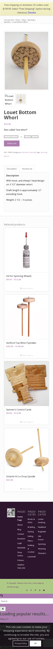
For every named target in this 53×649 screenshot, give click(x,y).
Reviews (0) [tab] (27, 168)
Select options (27, 288)
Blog (19, 529)
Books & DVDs (31, 521)
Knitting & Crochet (31, 548)
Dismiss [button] (32, 12)
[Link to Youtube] (44, 590)
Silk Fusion (41, 538)
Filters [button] (3, 619)
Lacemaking (32, 556)
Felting (30, 536)
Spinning (32, 152)
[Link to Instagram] (39, 590)
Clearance (42, 553)
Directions (21, 538)
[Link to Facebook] (31, 590)
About (19, 524)
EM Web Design (13, 587)
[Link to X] (27, 590)
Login (19, 543)
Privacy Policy (21, 643)
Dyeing (31, 531)
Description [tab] (12, 168)
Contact (20, 534)
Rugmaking (42, 531)
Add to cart (11, 143)
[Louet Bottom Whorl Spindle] (26, 60)
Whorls (6, 156)
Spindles (25, 152)
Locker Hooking (41, 521)
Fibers (30, 540)
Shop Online (20, 554)
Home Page (20, 518)
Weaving (42, 548)
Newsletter (21, 547)
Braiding (31, 527)
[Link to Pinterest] (35, 590)
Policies (20, 560)
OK (35, 643)
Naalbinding (42, 527)
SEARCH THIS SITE (21, 566)
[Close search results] (3, 609)
